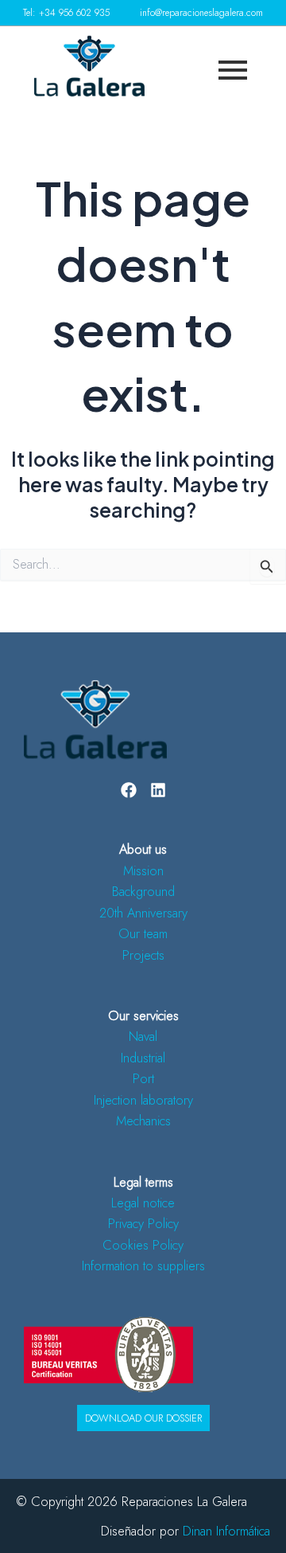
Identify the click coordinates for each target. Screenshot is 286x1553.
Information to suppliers (143, 1265)
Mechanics (143, 1120)
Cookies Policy (143, 1244)
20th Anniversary (143, 912)
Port (143, 1078)
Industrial (143, 1057)
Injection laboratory (143, 1099)
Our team (143, 933)
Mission (143, 870)
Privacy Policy (143, 1223)
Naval (143, 1036)
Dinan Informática (226, 1530)
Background (143, 891)
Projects (143, 954)
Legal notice (143, 1202)
